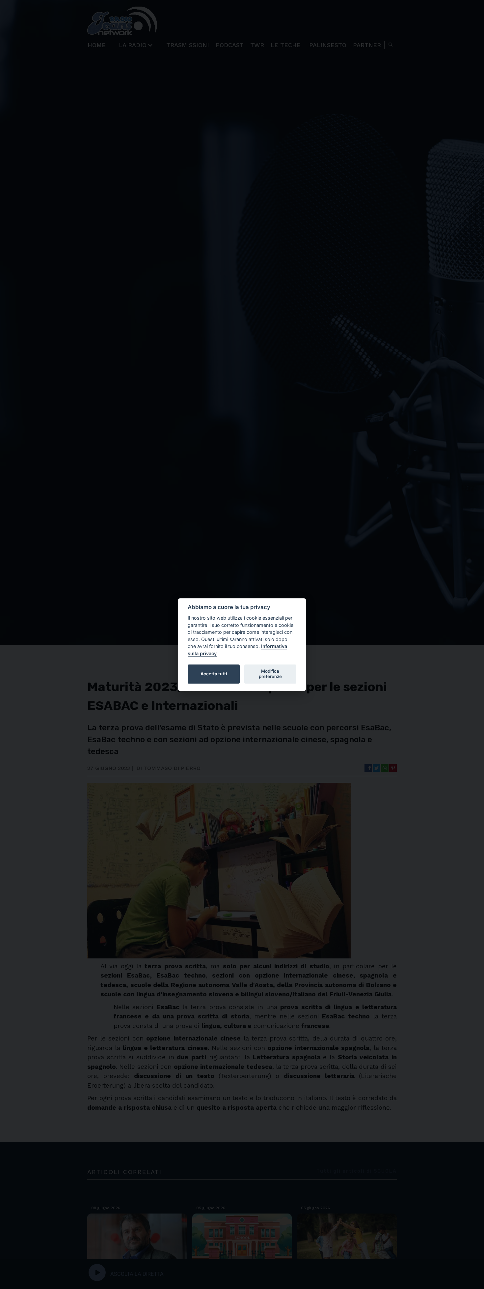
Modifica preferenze (270, 673)
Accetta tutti (214, 673)
